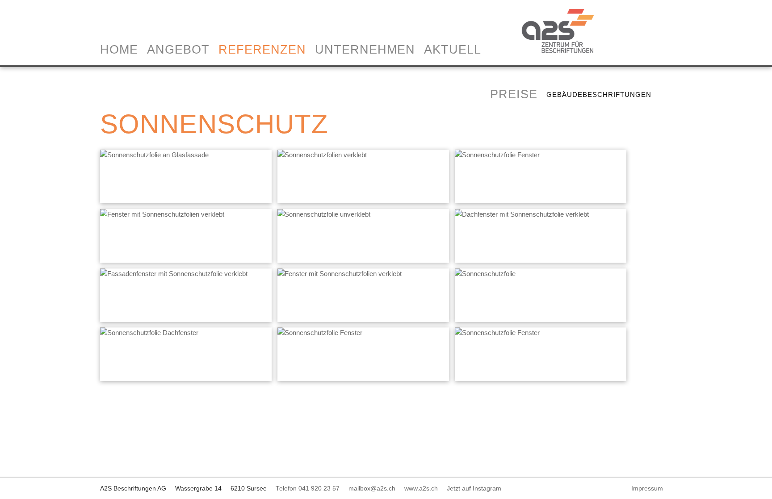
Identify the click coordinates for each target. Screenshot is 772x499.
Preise (196, 150)
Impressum (575, 493)
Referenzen (334, 49)
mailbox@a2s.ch (444, 482)
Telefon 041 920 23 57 (380, 482)
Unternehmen (437, 94)
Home (191, 49)
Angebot (250, 49)
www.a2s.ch (493, 482)
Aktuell (525, 94)
